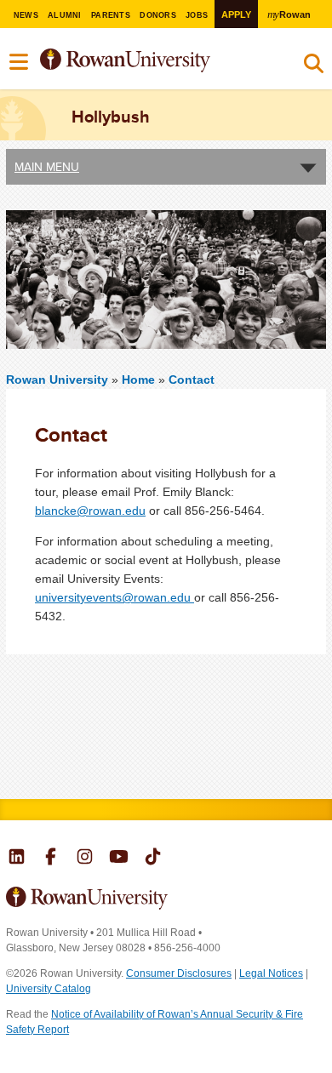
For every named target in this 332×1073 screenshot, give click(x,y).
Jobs (197, 15)
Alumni (65, 15)
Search (313, 67)
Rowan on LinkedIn (16, 858)
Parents (110, 15)
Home (140, 379)
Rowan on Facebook (50, 858)
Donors (158, 15)
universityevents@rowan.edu (114, 597)
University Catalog (48, 989)
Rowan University (152, 61)
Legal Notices (271, 973)
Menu (19, 62)
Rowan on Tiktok (152, 858)
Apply (236, 14)
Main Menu (46, 166)
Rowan (289, 14)
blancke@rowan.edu (90, 510)
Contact (192, 379)
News (26, 15)
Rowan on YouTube (118, 858)
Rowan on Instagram (84, 858)
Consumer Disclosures (179, 973)
